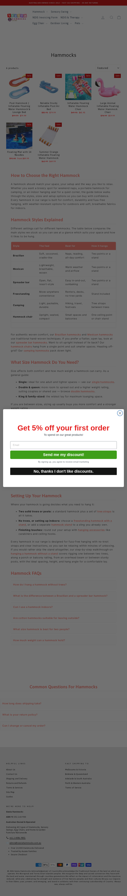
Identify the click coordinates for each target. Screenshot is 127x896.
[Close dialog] (120, 413)
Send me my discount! (63, 454)
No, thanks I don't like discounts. (64, 471)
